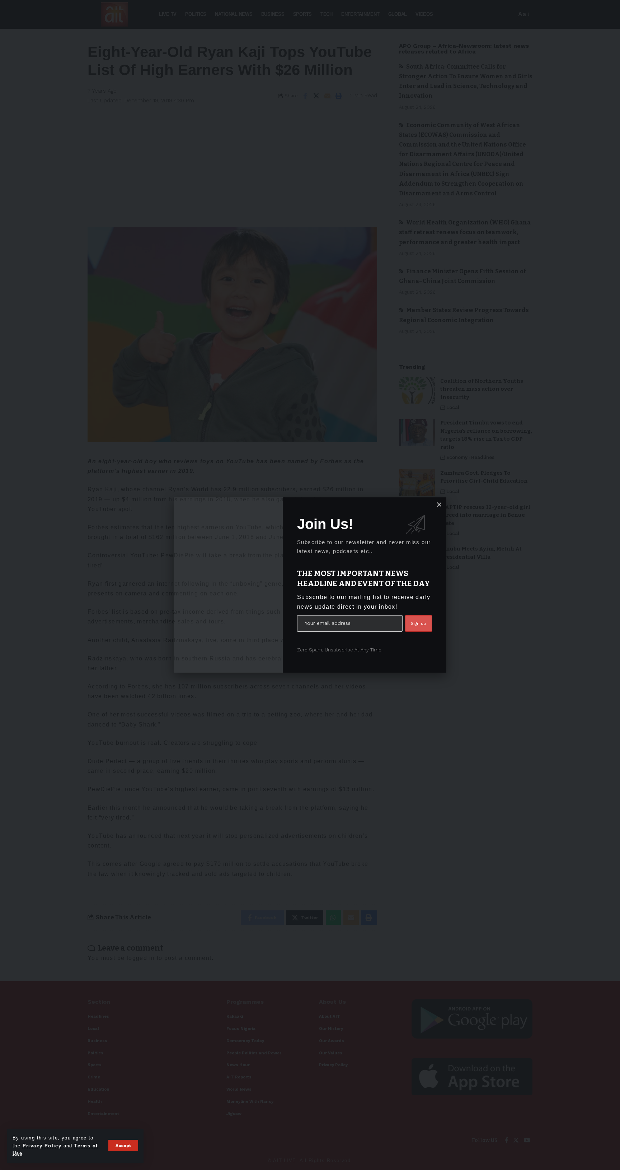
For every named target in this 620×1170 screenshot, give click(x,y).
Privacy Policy (42, 1145)
